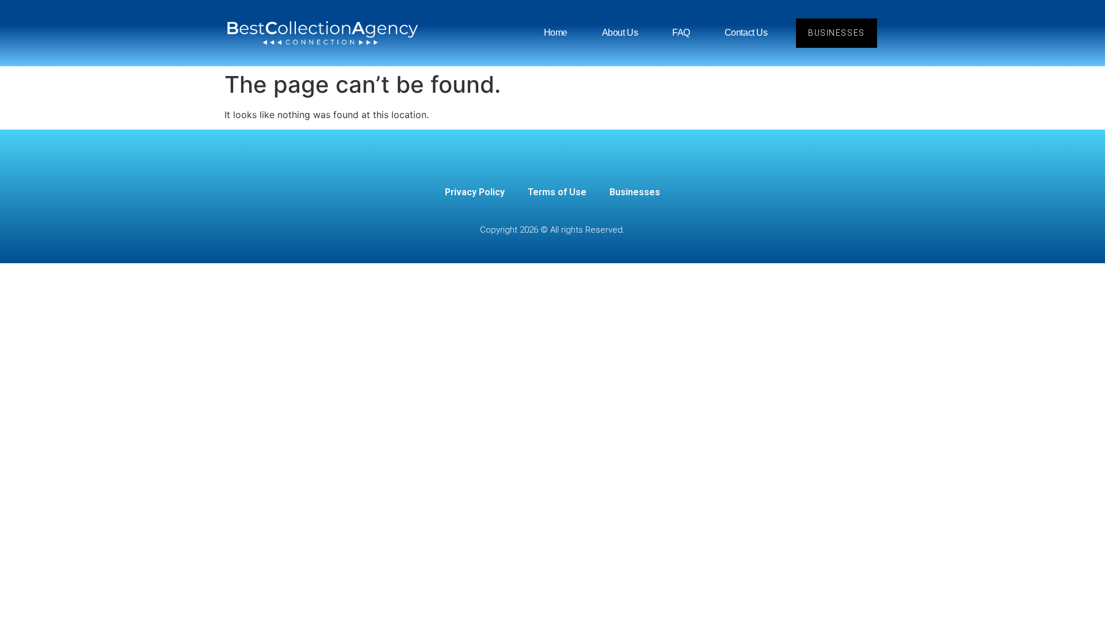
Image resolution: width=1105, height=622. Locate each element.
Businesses (634, 192)
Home (555, 32)
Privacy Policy (475, 192)
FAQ (681, 32)
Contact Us (746, 32)
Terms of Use (557, 192)
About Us (620, 32)
